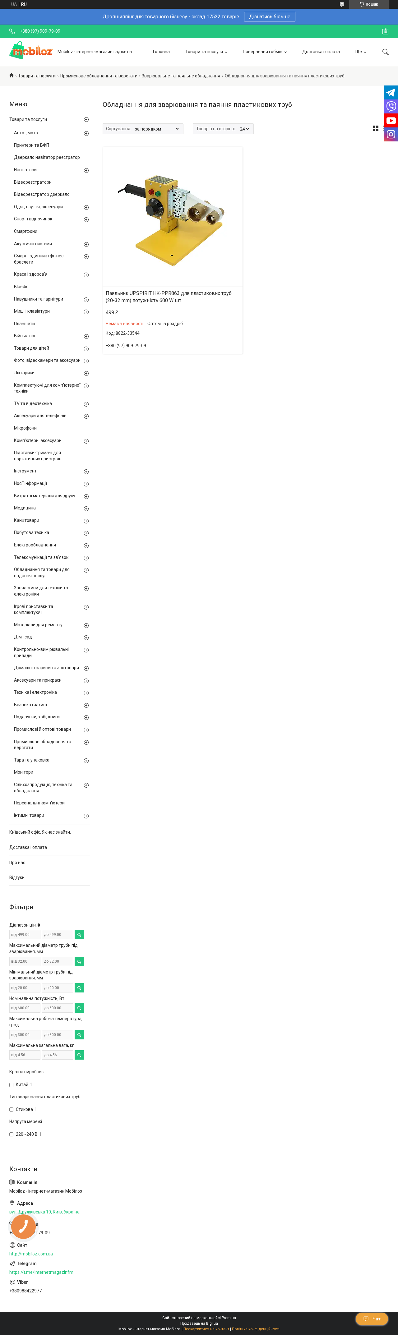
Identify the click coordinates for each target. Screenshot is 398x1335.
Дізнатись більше (269, 17)
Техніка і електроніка (35, 692)
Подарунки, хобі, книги (37, 716)
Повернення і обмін (262, 51)
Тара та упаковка (31, 759)
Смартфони (25, 231)
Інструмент (25, 470)
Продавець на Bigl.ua (199, 1323)
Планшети (24, 323)
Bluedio (21, 286)
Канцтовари (26, 520)
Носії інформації (30, 483)
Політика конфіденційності (256, 1329)
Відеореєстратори (33, 182)
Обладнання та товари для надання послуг (42, 572)
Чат (377, 1318)
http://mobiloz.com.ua (31, 1253)
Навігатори (25, 169)
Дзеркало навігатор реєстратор (47, 157)
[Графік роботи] (385, 31)
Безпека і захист (31, 704)
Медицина (25, 507)
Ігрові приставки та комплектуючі (33, 609)
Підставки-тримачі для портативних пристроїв (38, 455)
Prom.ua (229, 1318)
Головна (161, 51)
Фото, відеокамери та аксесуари (47, 360)
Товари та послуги (204, 51)
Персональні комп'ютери (39, 802)
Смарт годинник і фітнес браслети (38, 259)
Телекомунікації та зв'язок (41, 557)
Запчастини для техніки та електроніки (41, 590)
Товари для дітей (31, 348)
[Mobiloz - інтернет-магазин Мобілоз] (31, 52)
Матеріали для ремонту (38, 624)
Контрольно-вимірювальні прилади (41, 652)
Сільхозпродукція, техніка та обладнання (43, 787)
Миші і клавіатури (32, 311)
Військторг (25, 335)
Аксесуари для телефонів (40, 415)
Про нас (17, 862)
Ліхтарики (24, 372)
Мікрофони (25, 428)
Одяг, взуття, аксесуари (38, 206)
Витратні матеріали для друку (44, 495)
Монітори (23, 772)
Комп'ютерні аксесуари (38, 440)
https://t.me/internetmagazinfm (41, 1272)
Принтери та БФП (31, 145)
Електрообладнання (35, 544)
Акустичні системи (33, 243)
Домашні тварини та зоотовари (46, 667)
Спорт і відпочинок (33, 218)
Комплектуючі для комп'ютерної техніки (47, 388)
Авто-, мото (26, 132)
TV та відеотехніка (33, 403)
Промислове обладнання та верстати (98, 75)
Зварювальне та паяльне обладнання (181, 75)
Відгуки (17, 877)
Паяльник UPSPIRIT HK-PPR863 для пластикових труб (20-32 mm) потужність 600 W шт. (169, 296)
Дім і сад (23, 636)
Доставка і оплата (321, 51)
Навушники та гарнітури (38, 299)
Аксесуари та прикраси (38, 680)
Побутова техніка (31, 532)
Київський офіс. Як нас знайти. (40, 832)
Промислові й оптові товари (42, 729)
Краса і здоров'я (31, 274)
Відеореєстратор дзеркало (42, 194)
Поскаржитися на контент (206, 1329)
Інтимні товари (29, 815)
